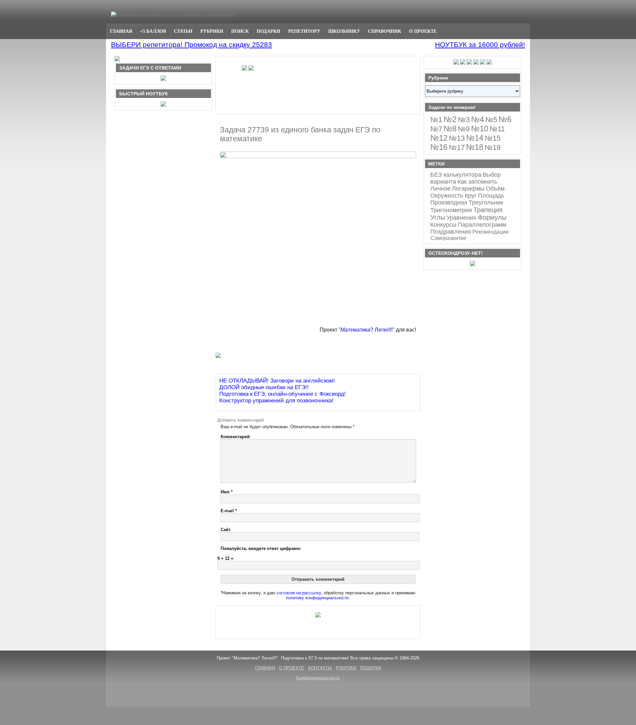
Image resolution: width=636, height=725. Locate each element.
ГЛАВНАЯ (121, 31)
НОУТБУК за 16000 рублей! (480, 44)
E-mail (229, 510)
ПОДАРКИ (268, 31)
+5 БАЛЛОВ (153, 31)
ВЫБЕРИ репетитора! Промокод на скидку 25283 (191, 44)
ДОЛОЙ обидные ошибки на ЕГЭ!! (264, 387)
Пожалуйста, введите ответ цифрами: (261, 548)
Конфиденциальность (318, 677)
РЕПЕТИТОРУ (304, 31)
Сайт (226, 529)
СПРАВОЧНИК (384, 31)
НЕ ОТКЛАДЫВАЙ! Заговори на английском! (277, 381)
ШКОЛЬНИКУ (344, 31)
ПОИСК (240, 31)
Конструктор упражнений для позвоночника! (276, 400)
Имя (227, 491)
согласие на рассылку (299, 592)
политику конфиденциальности (317, 597)
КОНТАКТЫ (320, 667)
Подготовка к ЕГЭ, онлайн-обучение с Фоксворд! (282, 394)
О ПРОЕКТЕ (423, 31)
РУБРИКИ (211, 31)
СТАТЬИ (183, 31)
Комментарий (235, 436)
